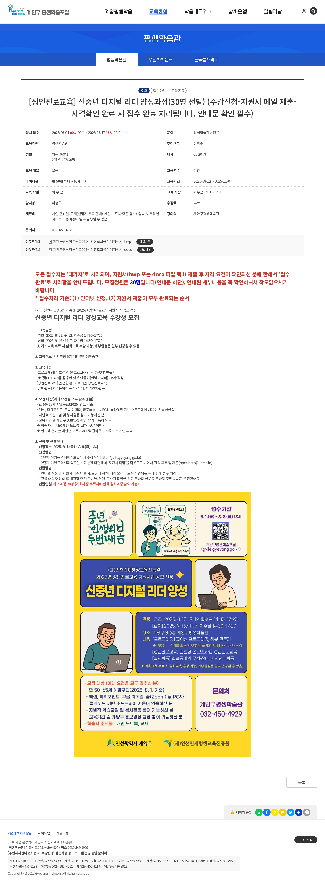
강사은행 (238, 12)
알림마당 (273, 12)
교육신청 (158, 12)
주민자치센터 (160, 60)
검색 (313, 11)
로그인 (304, 11)
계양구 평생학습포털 (48, 13)
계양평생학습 (118, 12)
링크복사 (298, 812)
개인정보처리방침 (20, 833)
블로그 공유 (259, 812)
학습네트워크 (198, 12)
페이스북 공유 (267, 812)
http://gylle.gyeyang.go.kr (120, 457)
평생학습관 (116, 60)
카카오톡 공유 (283, 812)
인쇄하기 (306, 812)
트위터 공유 (290, 812)
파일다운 (145, 241)
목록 (302, 782)
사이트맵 (44, 833)
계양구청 (62, 833)
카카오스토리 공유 (275, 812)
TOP (304, 839)
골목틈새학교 (206, 60)
